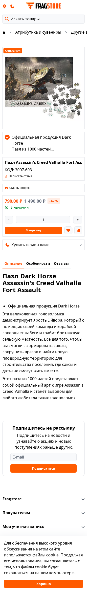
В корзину (34, 230)
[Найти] (6, 19)
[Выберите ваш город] (4, 6)
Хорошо (43, 583)
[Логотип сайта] (43, 5)
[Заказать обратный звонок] (12, 6)
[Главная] (3, 32)
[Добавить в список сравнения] (78, 230)
